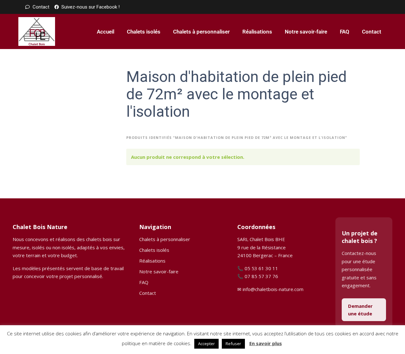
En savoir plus (265, 343)
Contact (371, 31)
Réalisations (257, 31)
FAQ (344, 31)
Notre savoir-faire (306, 31)
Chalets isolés (143, 31)
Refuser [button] (233, 343)
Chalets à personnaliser (201, 31)
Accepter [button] (206, 343)
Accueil (105, 31)
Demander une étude (360, 310)
